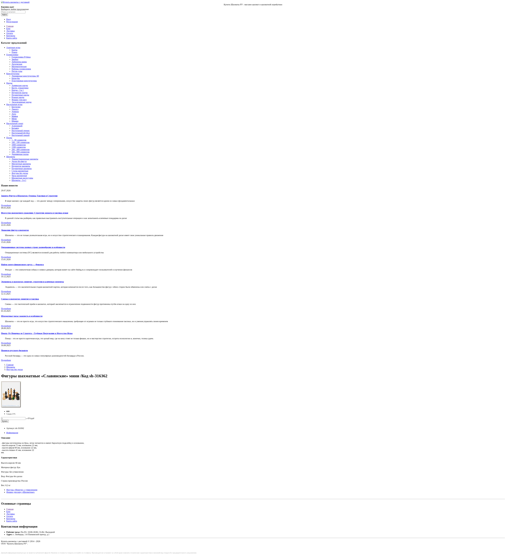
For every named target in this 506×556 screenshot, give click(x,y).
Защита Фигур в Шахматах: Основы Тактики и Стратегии (29, 196)
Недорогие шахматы (21, 166)
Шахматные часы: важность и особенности (21, 316)
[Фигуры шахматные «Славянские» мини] (11, 407)
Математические (19, 66)
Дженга (15, 109)
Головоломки (12, 55)
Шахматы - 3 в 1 (19, 180)
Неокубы (16, 78)
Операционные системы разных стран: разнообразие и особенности (33, 247)
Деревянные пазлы (20, 154)
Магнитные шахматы (21, 164)
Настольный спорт (14, 123)
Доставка (10, 31)
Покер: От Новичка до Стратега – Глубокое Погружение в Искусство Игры (37, 333)
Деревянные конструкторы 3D (25, 76)
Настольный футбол (21, 133)
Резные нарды (18, 97)
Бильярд (15, 128)
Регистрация (12, 22)
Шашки (15, 121)
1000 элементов (19, 145)
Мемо (14, 119)
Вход (8, 19)
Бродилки (16, 107)
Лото (14, 114)
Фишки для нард (19, 100)
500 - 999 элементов (21, 152)
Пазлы (9, 138)
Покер (14, 52)
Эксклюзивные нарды (21, 102)
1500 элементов (19, 147)
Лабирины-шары (19, 62)
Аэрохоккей (17, 126)
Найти (4, 15)
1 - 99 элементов (19, 140)
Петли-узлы (17, 71)
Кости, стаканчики (20, 88)
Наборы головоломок (21, 69)
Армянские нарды (20, 85)
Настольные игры (14, 104)
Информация (12, 433)
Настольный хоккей (21, 135)
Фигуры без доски (20, 173)
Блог (8, 28)
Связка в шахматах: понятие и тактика (20, 299)
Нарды (9, 83)
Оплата (9, 33)
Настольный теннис (21, 130)
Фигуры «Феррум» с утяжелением (21, 490)
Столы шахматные (20, 171)
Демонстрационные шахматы (25, 159)
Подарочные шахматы (22, 168)
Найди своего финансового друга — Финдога (22, 264)
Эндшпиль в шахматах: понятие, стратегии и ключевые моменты (32, 282)
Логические (17, 64)
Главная (9, 26)
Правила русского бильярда (14, 350)
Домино (15, 111)
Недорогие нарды (20, 92)
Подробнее (6, 205)
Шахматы (10, 157)
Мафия (15, 116)
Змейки (15, 59)
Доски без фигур (19, 161)
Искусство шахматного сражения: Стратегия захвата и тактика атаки (34, 213)
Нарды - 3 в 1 (18, 90)
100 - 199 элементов (21, 142)
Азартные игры (13, 47)
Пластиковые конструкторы (24, 81)
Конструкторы (12, 73)
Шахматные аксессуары (22, 178)
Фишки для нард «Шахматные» (20, 492)
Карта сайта (11, 38)
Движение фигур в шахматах (15, 230)
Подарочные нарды (20, 95)
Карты (14, 50)
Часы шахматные (19, 175)
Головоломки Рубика (21, 57)
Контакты (10, 36)
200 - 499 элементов (21, 149)
